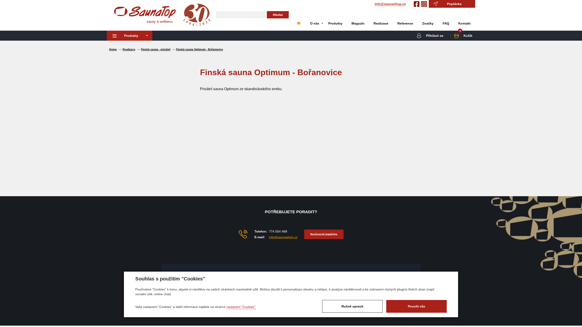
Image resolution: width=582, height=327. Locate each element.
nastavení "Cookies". (241, 307)
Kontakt (464, 23)
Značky (428, 23)
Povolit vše (416, 306)
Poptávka (454, 4)
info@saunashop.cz (390, 4)
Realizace (381, 23)
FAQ (446, 23)
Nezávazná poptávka (323, 234)
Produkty (335, 23)
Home (299, 23)
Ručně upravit (352, 306)
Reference (405, 23)
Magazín (357, 23)
